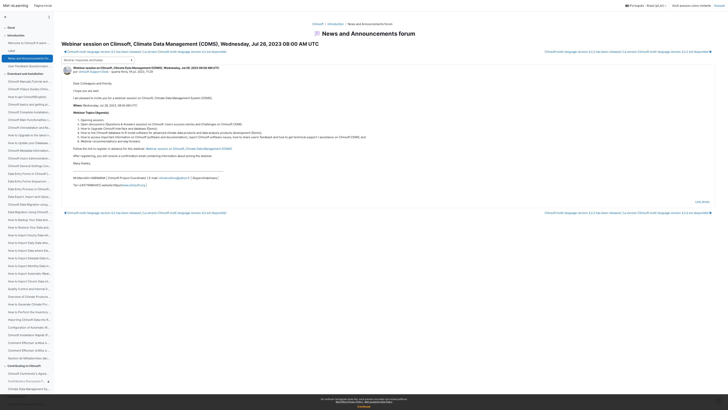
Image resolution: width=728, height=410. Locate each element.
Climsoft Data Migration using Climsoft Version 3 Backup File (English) (29, 204)
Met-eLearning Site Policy (378, 401)
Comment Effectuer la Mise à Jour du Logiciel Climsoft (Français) (29, 343)
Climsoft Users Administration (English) (29, 158)
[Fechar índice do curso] (5, 17)
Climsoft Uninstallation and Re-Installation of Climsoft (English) (29, 127)
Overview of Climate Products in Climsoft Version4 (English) (29, 297)
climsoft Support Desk (93, 71)
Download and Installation (25, 74)
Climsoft (317, 24)
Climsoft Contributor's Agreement (29, 373)
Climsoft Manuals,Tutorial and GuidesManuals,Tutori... (29, 81)
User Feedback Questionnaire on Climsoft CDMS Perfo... (29, 66)
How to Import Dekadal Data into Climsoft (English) (29, 258)
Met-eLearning (15, 5)
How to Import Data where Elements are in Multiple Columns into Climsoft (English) (29, 250)
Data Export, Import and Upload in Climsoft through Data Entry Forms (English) (29, 197)
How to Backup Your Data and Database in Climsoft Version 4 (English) (29, 220)
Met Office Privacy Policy (349, 401)
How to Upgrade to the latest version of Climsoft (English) (29, 135)
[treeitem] (27, 28)
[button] (646, 5)
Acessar (719, 5)
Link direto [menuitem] (702, 202)
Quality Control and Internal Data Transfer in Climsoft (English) (29, 289)
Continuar (364, 406)
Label (11, 51)
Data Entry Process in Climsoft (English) (29, 189)
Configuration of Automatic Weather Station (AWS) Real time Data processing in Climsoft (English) (29, 327)
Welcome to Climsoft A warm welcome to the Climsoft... (29, 43)
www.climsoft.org (133, 185)
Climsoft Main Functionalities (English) (29, 120)
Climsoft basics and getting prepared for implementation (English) (29, 104)
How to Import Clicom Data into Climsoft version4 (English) (29, 281)
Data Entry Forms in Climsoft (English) (29, 174)
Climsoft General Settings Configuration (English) (29, 166)
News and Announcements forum (29, 58)
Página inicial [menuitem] (43, 5)
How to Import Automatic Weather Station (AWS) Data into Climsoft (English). (29, 273)
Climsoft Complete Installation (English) (29, 112)
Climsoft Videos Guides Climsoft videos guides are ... (29, 89)
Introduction (15, 35)
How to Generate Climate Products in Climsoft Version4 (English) (29, 304)
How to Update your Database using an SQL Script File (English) (29, 143)
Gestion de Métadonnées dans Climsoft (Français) (29, 358)
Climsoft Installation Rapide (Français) (29, 335)
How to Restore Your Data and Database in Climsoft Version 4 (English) (29, 227)
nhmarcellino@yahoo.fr (174, 178)
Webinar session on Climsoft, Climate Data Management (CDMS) (189, 149)
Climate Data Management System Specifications (29, 389)
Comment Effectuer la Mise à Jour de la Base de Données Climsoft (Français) (29, 350)
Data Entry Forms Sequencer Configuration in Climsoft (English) (29, 181)
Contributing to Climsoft (24, 366)
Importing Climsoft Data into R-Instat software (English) (29, 320)
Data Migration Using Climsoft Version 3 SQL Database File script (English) (29, 212)
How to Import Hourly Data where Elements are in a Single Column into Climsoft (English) (29, 235)
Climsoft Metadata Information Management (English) (29, 150)
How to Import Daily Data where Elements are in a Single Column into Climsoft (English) (29, 243)
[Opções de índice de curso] (49, 17)
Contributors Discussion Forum (27, 381)
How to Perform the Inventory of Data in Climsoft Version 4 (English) (29, 312)
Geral (11, 27)
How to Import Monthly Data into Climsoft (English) (29, 266)
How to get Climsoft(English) (27, 97)
